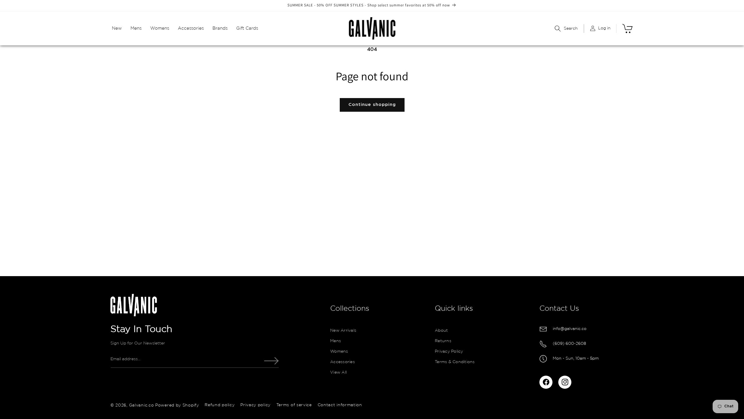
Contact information (340, 405)
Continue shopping (372, 104)
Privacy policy (255, 405)
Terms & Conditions (455, 362)
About (441, 330)
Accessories (342, 362)
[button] (117, 28)
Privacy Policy (449, 351)
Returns (443, 341)
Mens (335, 341)
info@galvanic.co (569, 329)
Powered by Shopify (177, 405)
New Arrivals (343, 330)
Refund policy (220, 405)
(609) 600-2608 (569, 343)
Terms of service (294, 405)
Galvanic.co (141, 405)
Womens (339, 351)
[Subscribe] (271, 361)
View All (338, 372)
